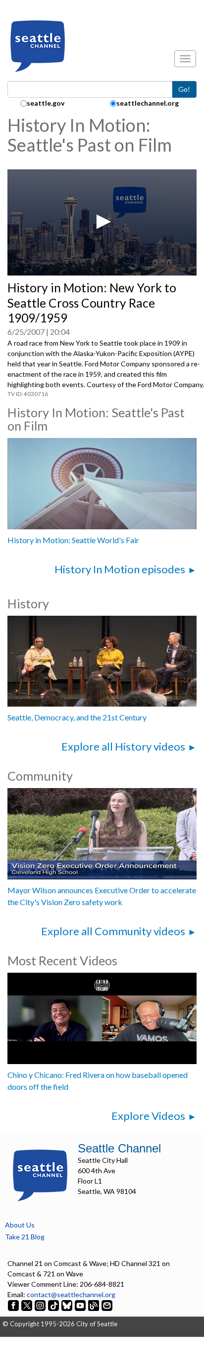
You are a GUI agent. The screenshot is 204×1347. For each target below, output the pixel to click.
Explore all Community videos (113, 931)
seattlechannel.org (147, 103)
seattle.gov (45, 103)
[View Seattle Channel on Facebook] (14, 1305)
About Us (20, 1225)
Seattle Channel (119, 1148)
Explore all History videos (123, 746)
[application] (102, 222)
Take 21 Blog (25, 1236)
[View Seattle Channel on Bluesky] (67, 1305)
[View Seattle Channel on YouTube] (81, 1305)
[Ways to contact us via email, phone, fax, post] (107, 1305)
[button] (102, 222)
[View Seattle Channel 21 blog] (94, 1305)
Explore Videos (148, 1115)
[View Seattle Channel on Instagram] (41, 1305)
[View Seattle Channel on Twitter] (27, 1305)
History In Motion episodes (119, 569)
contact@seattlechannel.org (71, 1294)
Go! (184, 89)
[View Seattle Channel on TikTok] (53, 1305)
